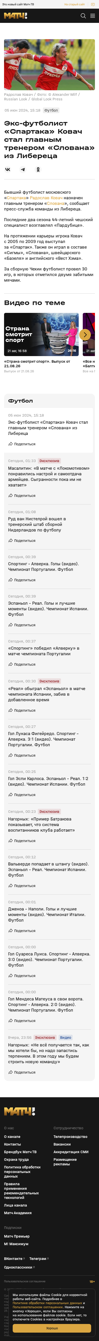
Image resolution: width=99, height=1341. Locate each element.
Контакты (12, 1144)
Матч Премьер (17, 1236)
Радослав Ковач (46, 198)
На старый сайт (74, 4)
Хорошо (52, 1328)
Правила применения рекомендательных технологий (21, 1191)
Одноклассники (18, 1267)
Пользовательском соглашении (38, 1307)
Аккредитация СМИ (71, 1152)
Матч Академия (18, 1213)
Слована (55, 203)
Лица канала (15, 1205)
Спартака (16, 198)
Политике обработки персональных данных (47, 1303)
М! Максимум (16, 1244)
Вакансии (62, 1144)
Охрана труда (16, 1159)
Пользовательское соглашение (24, 1281)
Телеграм (37, 1258)
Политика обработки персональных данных (22, 1172)
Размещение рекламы (65, 1161)
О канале (12, 1136)
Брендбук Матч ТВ (20, 1152)
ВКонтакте (13, 1258)
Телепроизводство (70, 1136)
